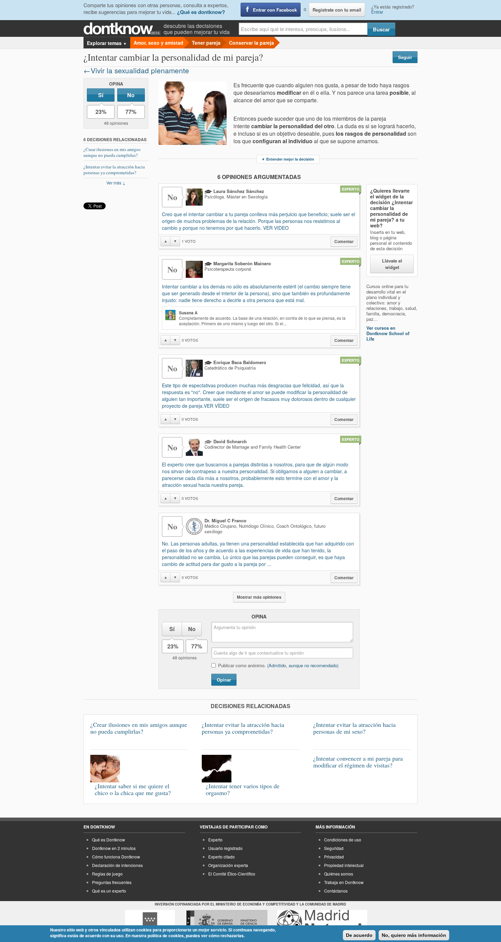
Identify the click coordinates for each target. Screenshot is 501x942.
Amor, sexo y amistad (158, 42)
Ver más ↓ (115, 182)
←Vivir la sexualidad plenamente (136, 70)
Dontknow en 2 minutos (114, 848)
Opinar (224, 679)
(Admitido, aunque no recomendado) (302, 665)
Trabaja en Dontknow (344, 882)
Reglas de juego (107, 874)
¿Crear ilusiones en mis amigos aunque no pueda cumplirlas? (112, 152)
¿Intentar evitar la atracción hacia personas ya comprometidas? (114, 170)
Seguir (405, 57)
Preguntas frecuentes (112, 882)
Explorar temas (107, 43)
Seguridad (334, 848)
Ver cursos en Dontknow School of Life (387, 333)
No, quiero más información (414, 935)
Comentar (344, 241)
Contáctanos (336, 891)
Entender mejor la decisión (287, 159)
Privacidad (334, 856)
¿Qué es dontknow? (201, 12)
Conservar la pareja (251, 42)
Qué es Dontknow (108, 839)
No (131, 95)
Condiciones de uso (342, 839)
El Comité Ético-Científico (231, 874)
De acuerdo (359, 935)
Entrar (377, 12)
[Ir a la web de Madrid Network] (322, 922)
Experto (215, 839)
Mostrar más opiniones (259, 597)
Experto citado (221, 856)
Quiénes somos (338, 874)
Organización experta (228, 865)
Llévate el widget (392, 263)
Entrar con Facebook (275, 9)
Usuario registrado (225, 848)
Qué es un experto (109, 891)
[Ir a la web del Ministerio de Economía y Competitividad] (227, 922)
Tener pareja (206, 42)
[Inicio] (124, 29)
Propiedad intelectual (344, 865)
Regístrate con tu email (337, 9)
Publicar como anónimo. (278, 665)
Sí (100, 95)
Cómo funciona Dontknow (116, 856)
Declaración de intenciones (117, 865)
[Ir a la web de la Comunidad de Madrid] (150, 922)
